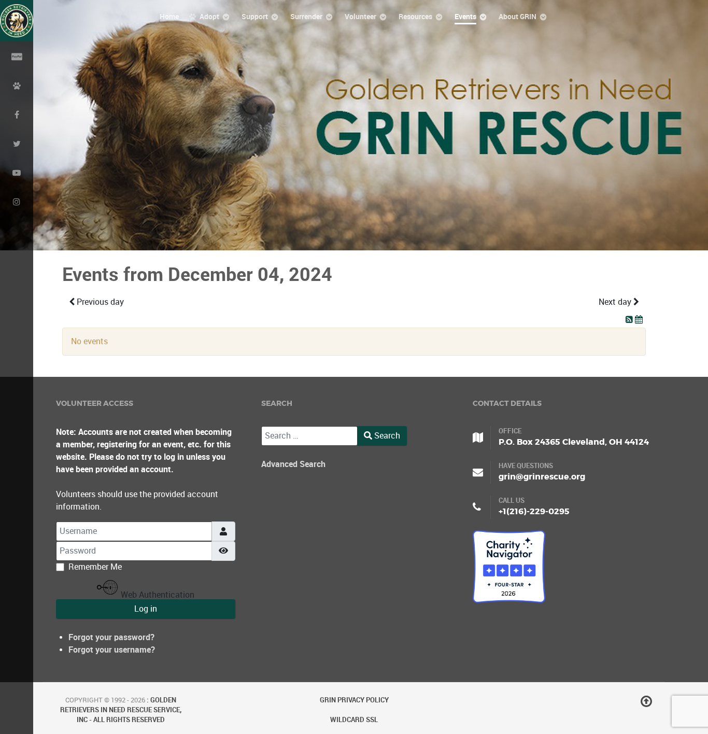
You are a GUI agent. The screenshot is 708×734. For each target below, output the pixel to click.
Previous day (99, 302)
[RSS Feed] (630, 319)
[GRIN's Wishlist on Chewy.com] (16, 85)
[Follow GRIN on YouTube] (16, 172)
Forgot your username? (111, 650)
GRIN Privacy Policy (354, 700)
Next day (616, 302)
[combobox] (309, 436)
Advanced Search (293, 464)
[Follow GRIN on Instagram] (16, 201)
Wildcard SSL (354, 720)
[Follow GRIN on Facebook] (16, 114)
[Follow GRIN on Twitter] (16, 143)
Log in (145, 609)
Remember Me (95, 567)
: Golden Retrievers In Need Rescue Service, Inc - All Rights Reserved (120, 710)
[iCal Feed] (639, 319)
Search (386, 436)
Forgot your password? (111, 637)
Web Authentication (156, 594)
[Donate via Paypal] (16, 55)
